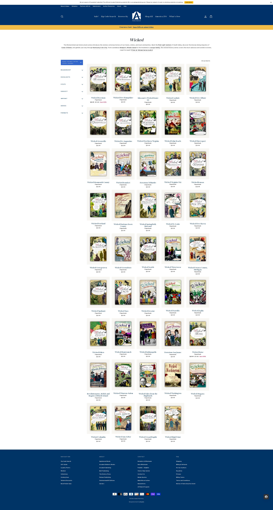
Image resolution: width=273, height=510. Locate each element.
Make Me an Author (144, 480)
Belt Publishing (104, 471)
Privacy (178, 474)
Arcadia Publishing (105, 468)
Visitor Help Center (144, 471)
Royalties (179, 471)
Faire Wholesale (142, 464)
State (63, 84)
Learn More (189, 2)
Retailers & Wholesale (145, 461)
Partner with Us (85, 6)
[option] (192, 27)
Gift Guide (64, 464)
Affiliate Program (143, 487)
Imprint (64, 98)
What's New (174, 16)
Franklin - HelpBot (143, 468)
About (119, 6)
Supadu (142, 502)
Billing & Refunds (181, 464)
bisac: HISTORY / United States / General (70, 62)
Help (125, 6)
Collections (64, 474)
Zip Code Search (108, 16)
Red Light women (164, 45)
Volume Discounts (66, 480)
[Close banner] (271, 2)
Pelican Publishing (105, 477)
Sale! (96, 16)
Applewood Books (104, 461)
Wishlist (63, 471)
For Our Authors (181, 468)
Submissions (97, 6)
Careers (101, 484)
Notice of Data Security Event (185, 484)
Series (63, 106)
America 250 (161, 16)
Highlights (65, 77)
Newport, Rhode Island (128, 48)
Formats (64, 113)
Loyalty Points (65, 468)
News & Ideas (65, 6)
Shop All (149, 16)
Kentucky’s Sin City (100, 48)
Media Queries (142, 477)
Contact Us (141, 474)
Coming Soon (65, 477)
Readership (66, 70)
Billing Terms (180, 477)
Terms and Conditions (183, 480)
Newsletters (142, 484)
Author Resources (109, 6)
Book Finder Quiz (66, 484)
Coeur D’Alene (66, 48)
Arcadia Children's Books (107, 464)
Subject (64, 91)
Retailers (75, 6)
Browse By (123, 16)
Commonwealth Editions (107, 480)
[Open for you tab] (266, 496)
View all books (142, 50)
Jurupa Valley (155, 48)
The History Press (105, 474)
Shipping (179, 461)
